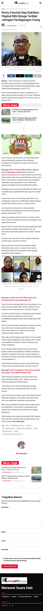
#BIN (7, 425)
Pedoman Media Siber (25, 596)
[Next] (23, 128)
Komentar (5, 507)
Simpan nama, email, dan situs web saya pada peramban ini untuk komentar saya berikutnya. (22, 559)
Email (4, 541)
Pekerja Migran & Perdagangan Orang (16, 9)
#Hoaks (28, 425)
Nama (4, 532)
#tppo (16, 431)
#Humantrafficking (8, 428)
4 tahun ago (23, 25)
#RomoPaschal (7, 431)
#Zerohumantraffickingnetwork (12, 434)
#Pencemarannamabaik (24, 428)
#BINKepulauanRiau (17, 425)
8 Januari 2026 (17, 114)
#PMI (35, 428)
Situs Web (5, 549)
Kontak (36, 596)
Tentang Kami (5, 596)
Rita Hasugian (12, 25)
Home (3, 9)
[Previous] (19, 128)
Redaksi (14, 596)
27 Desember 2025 (17, 122)
